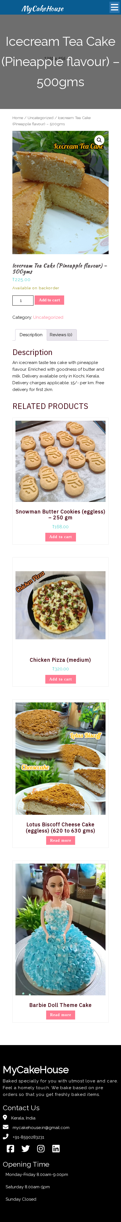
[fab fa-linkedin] (56, 1149)
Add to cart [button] (60, 537)
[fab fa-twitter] (26, 1149)
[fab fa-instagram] (41, 1149)
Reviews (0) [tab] (61, 334)
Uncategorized (40, 117)
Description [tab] (31, 334)
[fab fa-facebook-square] (10, 1149)
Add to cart (49, 300)
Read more (60, 840)
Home (17, 117)
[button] (99, 140)
